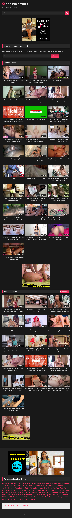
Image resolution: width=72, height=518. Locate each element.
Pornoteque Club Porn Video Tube (55, 488)
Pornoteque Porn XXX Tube (43, 483)
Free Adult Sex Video (9, 490)
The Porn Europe (57, 497)
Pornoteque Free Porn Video (11, 483)
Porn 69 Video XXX (47, 486)
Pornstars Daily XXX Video (27, 499)
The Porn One (35, 497)
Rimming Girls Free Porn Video (39, 492)
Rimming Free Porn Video (26, 490)
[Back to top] (66, 512)
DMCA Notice (27, 506)
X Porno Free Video (57, 490)
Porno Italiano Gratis (21, 488)
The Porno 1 (46, 497)
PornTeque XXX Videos (21, 497)
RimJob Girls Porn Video (11, 486)
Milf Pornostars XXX (29, 495)
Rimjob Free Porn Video (19, 492)
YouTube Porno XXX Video (31, 486)
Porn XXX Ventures (57, 492)
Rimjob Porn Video (36, 488)
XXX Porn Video (16, 4)
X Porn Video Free (43, 490)
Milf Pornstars (16, 495)
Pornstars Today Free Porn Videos (48, 495)
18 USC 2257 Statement (13, 506)
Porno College (28, 483)
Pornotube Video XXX (61, 483)
